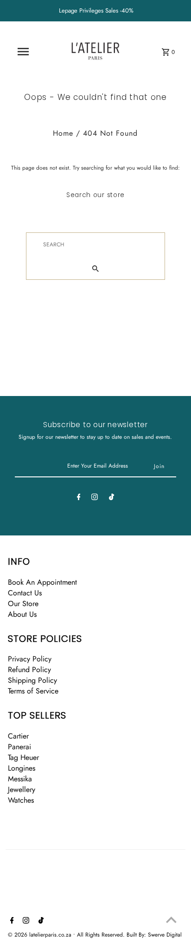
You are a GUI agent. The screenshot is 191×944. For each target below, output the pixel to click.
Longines (21, 768)
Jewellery (21, 789)
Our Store (23, 603)
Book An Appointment (42, 582)
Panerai (19, 746)
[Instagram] (94, 498)
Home (63, 133)
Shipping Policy (32, 680)
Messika (20, 778)
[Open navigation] (23, 51)
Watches (21, 800)
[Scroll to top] (171, 919)
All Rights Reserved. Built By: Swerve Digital (129, 935)
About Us (22, 614)
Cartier (18, 736)
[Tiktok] (111, 498)
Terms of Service (33, 691)
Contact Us (25, 593)
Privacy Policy (29, 659)
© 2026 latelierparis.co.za (40, 935)
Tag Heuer (23, 757)
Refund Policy (29, 669)
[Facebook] (79, 498)
